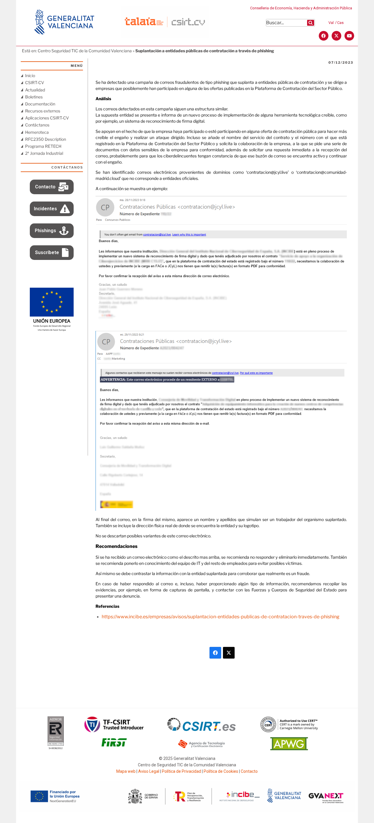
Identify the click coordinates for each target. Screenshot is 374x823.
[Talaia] (165, 36)
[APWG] (289, 748)
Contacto (249, 771)
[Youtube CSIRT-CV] (349, 36)
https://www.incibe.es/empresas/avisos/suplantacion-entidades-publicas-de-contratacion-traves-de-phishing (221, 616)
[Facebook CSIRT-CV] (323, 36)
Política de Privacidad (181, 771)
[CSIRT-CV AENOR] (56, 748)
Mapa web (126, 771)
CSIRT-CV (34, 82)
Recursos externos (42, 110)
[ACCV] (201, 747)
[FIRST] (114, 748)
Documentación (40, 103)
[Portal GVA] (64, 42)
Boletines (34, 96)
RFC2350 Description (45, 139)
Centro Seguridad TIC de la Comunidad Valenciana (85, 50)
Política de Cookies (221, 771)
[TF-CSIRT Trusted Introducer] (114, 730)
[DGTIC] (52, 329)
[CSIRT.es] (201, 729)
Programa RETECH (43, 146)
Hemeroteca (37, 132)
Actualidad (35, 89)
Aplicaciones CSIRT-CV (47, 117)
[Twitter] (229, 653)
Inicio (30, 75)
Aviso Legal (148, 771)
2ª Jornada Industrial (44, 153)
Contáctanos (37, 124)
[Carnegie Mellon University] (289, 730)
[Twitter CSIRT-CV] (336, 36)
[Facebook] (215, 653)
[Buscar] (310, 23)
